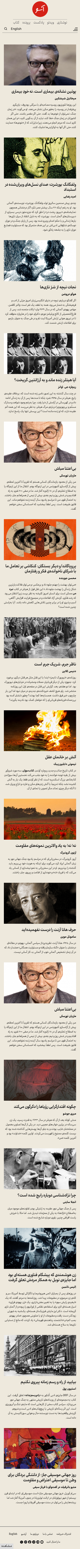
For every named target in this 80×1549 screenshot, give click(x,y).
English (16, 29)
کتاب (16, 22)
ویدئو (50, 22)
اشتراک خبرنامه (64, 1534)
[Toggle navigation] (75, 29)
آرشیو (23, 1534)
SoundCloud (37, 1542)
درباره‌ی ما (34, 1534)
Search (5, 28)
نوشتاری (62, 22)
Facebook (29, 1542)
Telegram (33, 1542)
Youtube (41, 1542)
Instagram (25, 1542)
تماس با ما (48, 1534)
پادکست (38, 22)
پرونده (26, 22)
